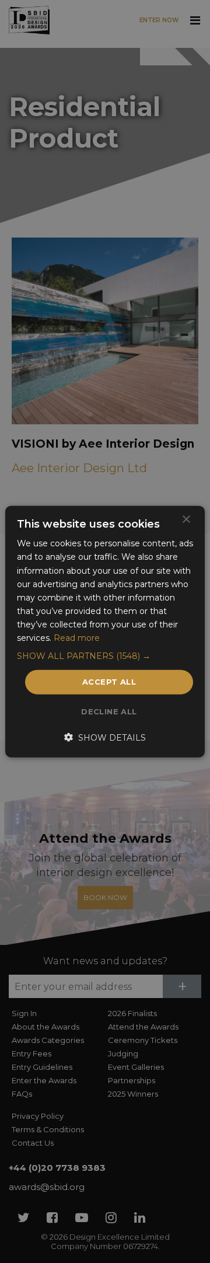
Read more (77, 638)
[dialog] (105, 631)
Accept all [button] (109, 681)
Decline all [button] (108, 711)
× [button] (185, 519)
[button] (105, 656)
